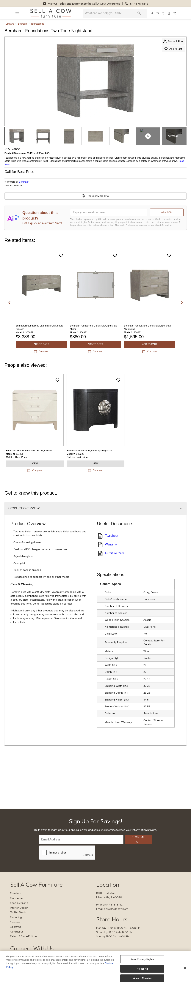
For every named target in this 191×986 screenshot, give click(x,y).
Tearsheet (111, 535)
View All (174, 136)
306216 (18, 185)
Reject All (142, 968)
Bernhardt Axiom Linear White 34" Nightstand (29, 450)
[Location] (163, 13)
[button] (17, 13)
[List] (158, 13)
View (35, 463)
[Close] (185, 968)
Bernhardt (24, 182)
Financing (16, 917)
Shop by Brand (19, 903)
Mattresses (17, 898)
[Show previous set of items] (9, 302)
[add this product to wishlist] (60, 255)
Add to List (175, 48)
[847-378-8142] (169, 13)
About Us (15, 926)
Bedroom (22, 23)
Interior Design (19, 907)
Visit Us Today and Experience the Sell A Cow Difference (84, 3)
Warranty (111, 544)
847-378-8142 (138, 3)
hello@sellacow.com (116, 909)
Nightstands (37, 23)
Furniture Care (114, 553)
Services (15, 922)
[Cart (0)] (174, 13)
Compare (43, 351)
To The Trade (18, 912)
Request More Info (98, 195)
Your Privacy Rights (142, 959)
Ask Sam (167, 212)
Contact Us (17, 931)
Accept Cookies (142, 978)
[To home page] (50, 13)
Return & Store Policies (23, 936)
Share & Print (176, 41)
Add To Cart (41, 344)
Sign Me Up (138, 839)
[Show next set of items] (182, 302)
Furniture (9, 23)
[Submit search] (139, 13)
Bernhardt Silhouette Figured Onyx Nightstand (90, 450)
